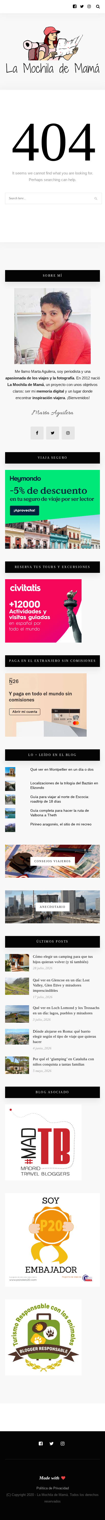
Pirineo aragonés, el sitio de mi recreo (60, 824)
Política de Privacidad (52, 1488)
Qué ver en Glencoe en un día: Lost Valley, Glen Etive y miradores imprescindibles (61, 985)
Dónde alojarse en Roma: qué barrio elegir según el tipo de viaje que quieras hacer (64, 1036)
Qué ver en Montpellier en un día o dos (62, 769)
